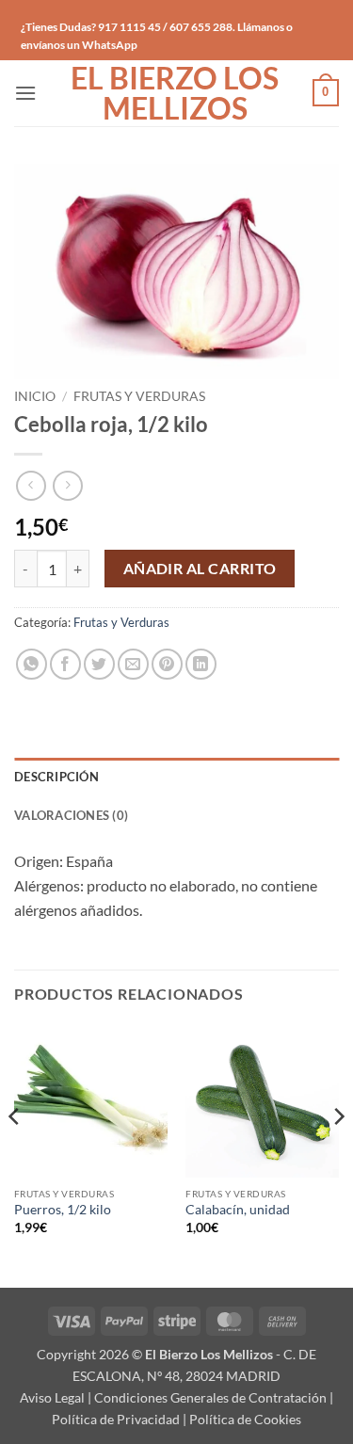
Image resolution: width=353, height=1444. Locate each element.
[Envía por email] (133, 664)
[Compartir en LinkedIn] (201, 664)
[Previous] (15, 1153)
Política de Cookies (245, 1419)
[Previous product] (67, 485)
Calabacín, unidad (237, 1209)
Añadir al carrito (200, 568)
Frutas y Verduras (139, 396)
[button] (25, 93)
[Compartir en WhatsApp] (31, 664)
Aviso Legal (52, 1397)
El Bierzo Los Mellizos (175, 93)
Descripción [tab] (56, 776)
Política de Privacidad (116, 1419)
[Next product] (30, 485)
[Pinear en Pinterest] (167, 664)
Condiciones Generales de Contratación (210, 1397)
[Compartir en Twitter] (99, 664)
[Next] (338, 1153)
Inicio (35, 396)
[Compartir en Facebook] (65, 664)
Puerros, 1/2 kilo (62, 1209)
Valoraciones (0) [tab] (71, 815)
